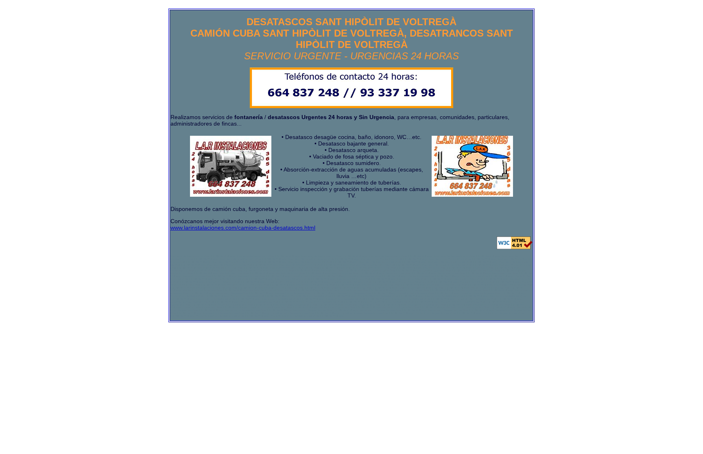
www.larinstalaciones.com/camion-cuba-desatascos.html (242, 227)
